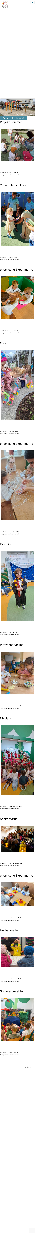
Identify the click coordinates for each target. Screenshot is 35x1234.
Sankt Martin (9, 819)
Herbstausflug (10, 930)
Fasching (6, 544)
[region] (17, 107)
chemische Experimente (16, 269)
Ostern (4, 343)
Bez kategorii (14, 175)
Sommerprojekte (11, 991)
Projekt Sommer (11, 122)
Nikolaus (6, 718)
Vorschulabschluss (13, 185)
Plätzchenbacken (12, 645)
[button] (17, 114)
